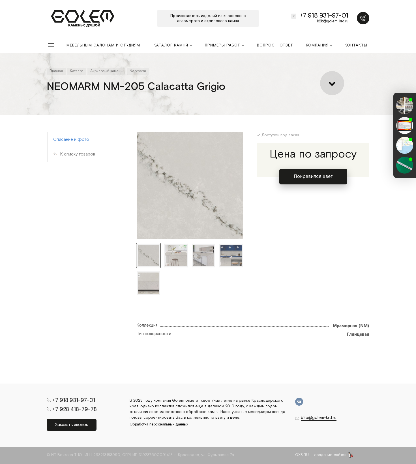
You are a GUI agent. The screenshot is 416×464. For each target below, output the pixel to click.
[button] (404, 172)
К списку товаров (77, 154)
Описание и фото (71, 139)
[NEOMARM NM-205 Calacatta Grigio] (190, 185)
